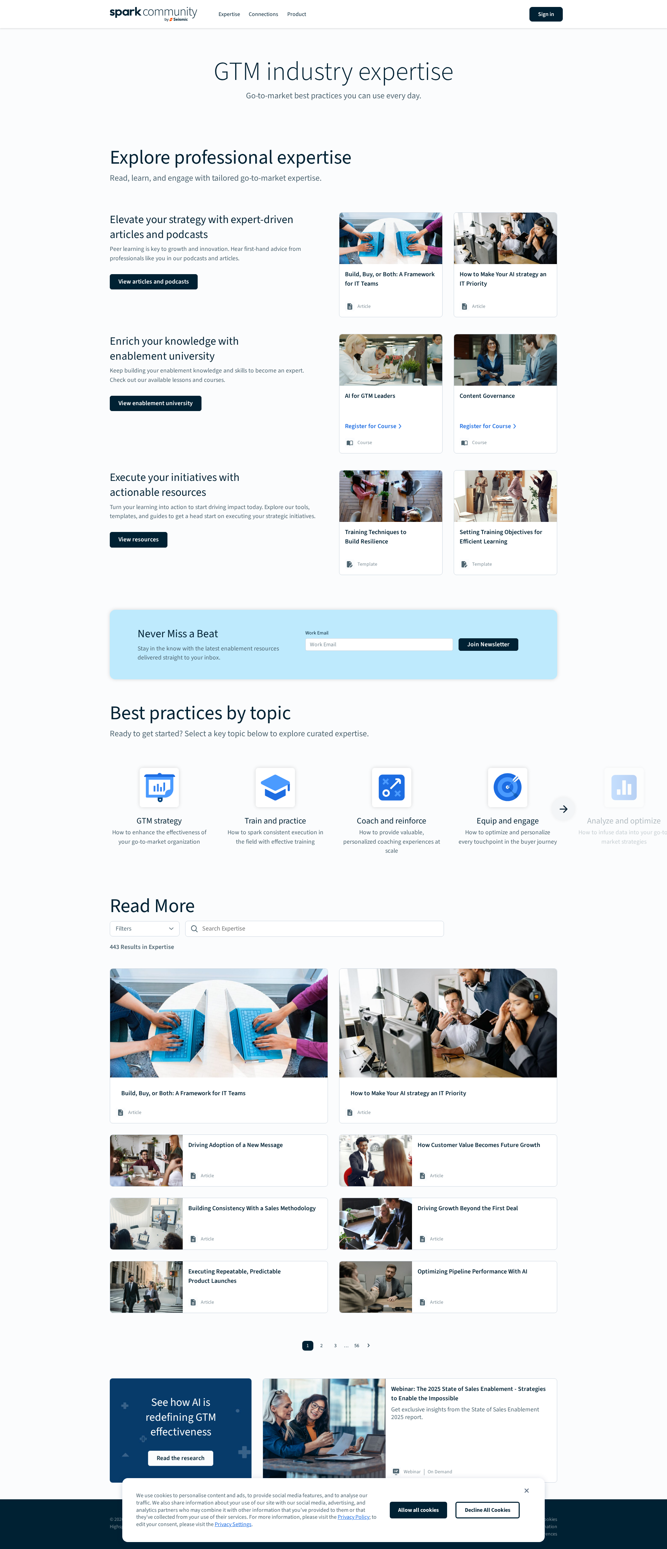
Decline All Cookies (487, 1510)
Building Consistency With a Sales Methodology (252, 1208)
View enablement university (155, 403)
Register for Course (370, 426)
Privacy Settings (233, 1524)
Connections (263, 14)
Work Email (317, 633)
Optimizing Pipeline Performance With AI (472, 1271)
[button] (527, 1491)
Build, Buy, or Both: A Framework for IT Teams (183, 1093)
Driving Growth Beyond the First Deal (468, 1208)
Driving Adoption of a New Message (235, 1145)
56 (356, 1345)
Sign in (546, 14)
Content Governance (487, 396)
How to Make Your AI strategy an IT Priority (408, 1093)
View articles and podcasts (153, 281)
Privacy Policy (353, 1517)
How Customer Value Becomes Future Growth (479, 1145)
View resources (138, 539)
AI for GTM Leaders (370, 396)
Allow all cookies (418, 1510)
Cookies (549, 1519)
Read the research (181, 1458)
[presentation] (103, 809)
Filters (123, 928)
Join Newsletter (488, 644)
